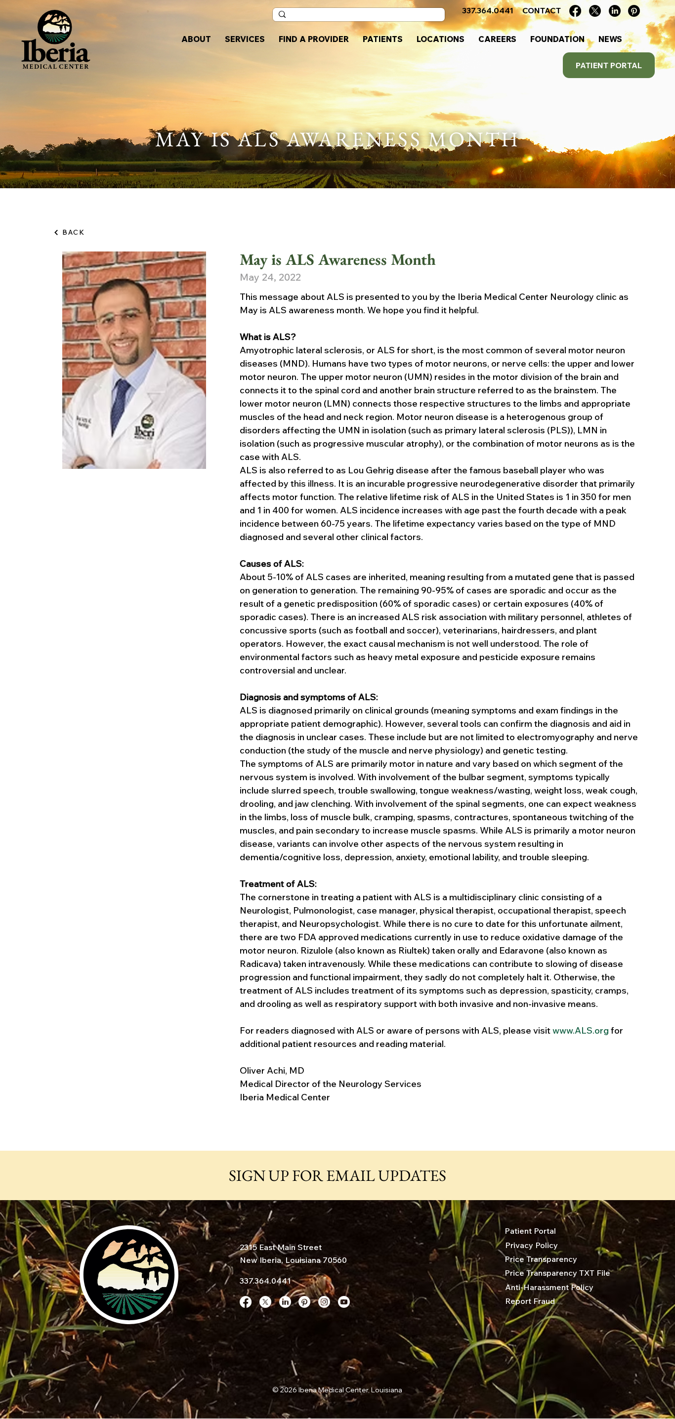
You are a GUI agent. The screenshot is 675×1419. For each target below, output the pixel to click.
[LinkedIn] (615, 11)
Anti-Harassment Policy (549, 1287)
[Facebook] (575, 11)
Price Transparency (541, 1259)
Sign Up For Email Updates (337, 1175)
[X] (595, 11)
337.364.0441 (265, 1281)
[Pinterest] (634, 11)
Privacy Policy (531, 1245)
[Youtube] (344, 1302)
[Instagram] (324, 1302)
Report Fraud (530, 1301)
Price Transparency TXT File (557, 1273)
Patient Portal (530, 1231)
